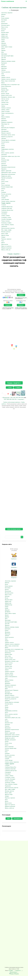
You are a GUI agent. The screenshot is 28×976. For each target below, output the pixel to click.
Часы (2, 240)
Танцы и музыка (5, 221)
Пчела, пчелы (4, 181)
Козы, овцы (4, 91)
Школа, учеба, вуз (5, 249)
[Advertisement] (14, 277)
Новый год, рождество (7, 136)
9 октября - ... (11, 970)
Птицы (3, 179)
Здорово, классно (5, 77)
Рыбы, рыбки (4, 196)
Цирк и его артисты (6, 246)
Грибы (3, 41)
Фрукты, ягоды (5, 235)
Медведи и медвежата (6, 122)
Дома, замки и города (6, 46)
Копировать (21, 295)
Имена (3, 82)
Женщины (4, 66)
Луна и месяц (4, 104)
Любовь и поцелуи (6, 107)
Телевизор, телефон (6, 222)
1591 (15, 399)
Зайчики (3, 70)
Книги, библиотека (6, 86)
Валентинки (4, 23)
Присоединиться (17, 818)
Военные (3, 28)
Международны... (14, 972)
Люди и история (5, 111)
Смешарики (4, 212)
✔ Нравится (17, 387)
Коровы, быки (4, 90)
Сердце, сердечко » (14, 254)
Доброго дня (4, 36)
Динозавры (4, 54)
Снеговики (4, 213)
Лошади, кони (4, 102)
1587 (5, 399)
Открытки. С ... (18, 970)
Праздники (4, 165)
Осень (2, 143)
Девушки (3, 43)
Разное (3, 183)
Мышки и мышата (6, 133)
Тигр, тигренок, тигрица (7, 224)
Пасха (2, 151)
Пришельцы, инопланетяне (8, 174)
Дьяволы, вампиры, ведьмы (8, 61)
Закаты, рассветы (5, 72)
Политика (3, 161)
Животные (4, 68)
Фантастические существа (8, 228)
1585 (22, 397)
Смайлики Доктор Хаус (7, 210)
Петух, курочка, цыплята (7, 152)
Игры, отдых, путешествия (8, 81)
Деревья (3, 50)
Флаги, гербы (4, 233)
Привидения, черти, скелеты (8, 172)
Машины (3, 118)
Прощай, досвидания (6, 177)
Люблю (3, 106)
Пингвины (4, 154)
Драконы (3, 59)
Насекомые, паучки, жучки (8, 134)
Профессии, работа (6, 176)
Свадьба (3, 197)
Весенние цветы (5, 25)
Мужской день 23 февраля (8, 127)
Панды (3, 145)
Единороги (4, 63)
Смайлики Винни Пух (7, 206)
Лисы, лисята (4, 100)
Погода (3, 158)
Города (3, 39)
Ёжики (3, 64)
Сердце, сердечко (5, 203)
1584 (19, 397)
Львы (2, 115)
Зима (2, 73)
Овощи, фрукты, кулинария (8, 140)
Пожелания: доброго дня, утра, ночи (10, 156)
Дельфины (4, 45)
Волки (3, 30)
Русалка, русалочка (6, 194)
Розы (2, 190)
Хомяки (3, 237)
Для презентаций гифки (7, 55)
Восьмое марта (5, 32)
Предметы (3, 169)
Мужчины (3, 129)
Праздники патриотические (8, 167)
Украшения (4, 226)
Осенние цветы (5, 142)
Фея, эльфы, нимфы (6, 230)
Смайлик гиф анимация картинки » (14, 529)
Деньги (3, 48)
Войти (8, 818)
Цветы (3, 242)
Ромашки (3, 192)
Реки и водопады (5, 185)
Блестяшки (4, 19)
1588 (7, 399)
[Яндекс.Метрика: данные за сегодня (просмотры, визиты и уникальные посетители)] (14, 974)
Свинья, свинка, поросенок (8, 201)
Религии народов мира (7, 187)
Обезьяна (3, 138)
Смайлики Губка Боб (6, 208)
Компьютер (4, 88)
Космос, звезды (5, 93)
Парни (3, 147)
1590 (13, 399)
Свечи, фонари (5, 199)
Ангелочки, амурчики (6, 12)
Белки (2, 16)
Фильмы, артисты (5, 231)
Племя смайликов (7, 1)
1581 (11, 397)
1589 (10, 399)
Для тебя (3, 57)
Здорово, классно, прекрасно (8, 79)
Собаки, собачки (5, 215)
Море (2, 125)
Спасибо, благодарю (6, 219)
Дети (2, 52)
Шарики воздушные (6, 248)
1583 (16, 397)
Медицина (4, 120)
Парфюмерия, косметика (7, 149)
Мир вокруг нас (5, 124)
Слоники (3, 204)
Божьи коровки (5, 18)
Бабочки (3, 14)
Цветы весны (4, 244)
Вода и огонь (4, 27)
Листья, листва (5, 99)
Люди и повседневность (7, 113)
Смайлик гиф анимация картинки (11, 402)
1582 (14, 397)
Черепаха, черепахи (6, 239)
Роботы (3, 188)
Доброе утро (4, 34)
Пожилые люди (5, 160)
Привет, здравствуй (6, 170)
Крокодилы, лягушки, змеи (8, 97)
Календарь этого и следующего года (10, 84)
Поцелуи (3, 163)
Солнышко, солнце (6, 217)
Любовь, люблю (5, 109)
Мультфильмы (5, 131)
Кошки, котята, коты (6, 95)
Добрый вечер (4, 37)
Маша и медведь (5, 116)
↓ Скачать (10, 387)
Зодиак (3, 75)
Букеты (3, 21)
